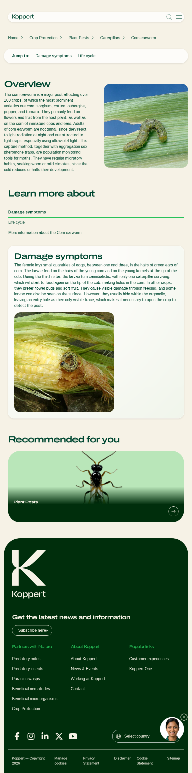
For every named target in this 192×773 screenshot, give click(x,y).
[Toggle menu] (179, 17)
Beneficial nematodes (31, 689)
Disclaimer (122, 758)
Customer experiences (149, 659)
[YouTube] (73, 736)
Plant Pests (78, 38)
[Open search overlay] (169, 17)
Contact (78, 689)
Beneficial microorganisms (35, 699)
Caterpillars (110, 38)
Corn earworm (143, 38)
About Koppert (84, 659)
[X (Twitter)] (59, 736)
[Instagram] (31, 736)
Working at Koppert (88, 679)
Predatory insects (27, 669)
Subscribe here (32, 630)
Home (13, 38)
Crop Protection (44, 38)
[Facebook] (17, 736)
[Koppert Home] (23, 17)
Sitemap (173, 758)
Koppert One (140, 669)
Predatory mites (26, 659)
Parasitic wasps (26, 679)
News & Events (84, 669)
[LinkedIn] (45, 736)
